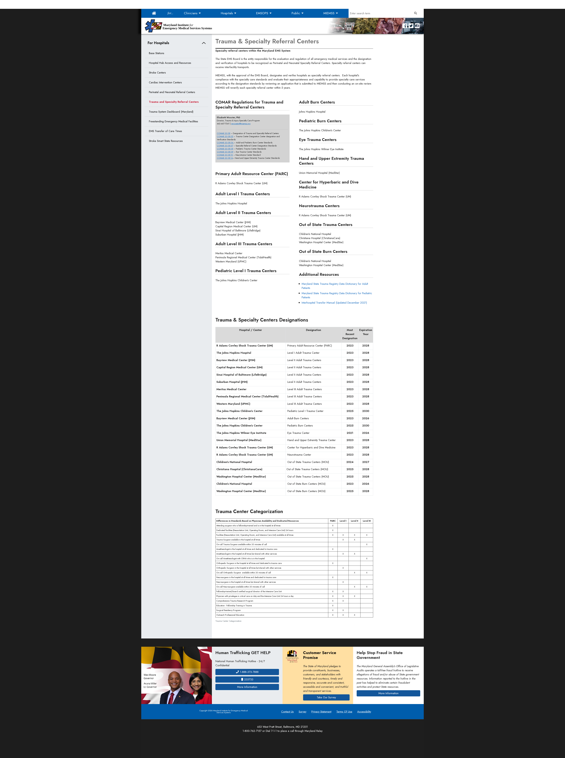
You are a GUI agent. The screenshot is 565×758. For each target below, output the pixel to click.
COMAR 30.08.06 (225, 142)
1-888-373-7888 (249, 672)
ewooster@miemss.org (240, 123)
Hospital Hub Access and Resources (170, 63)
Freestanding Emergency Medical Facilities (173, 121)
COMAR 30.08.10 (225, 154)
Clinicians (191, 13)
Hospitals (227, 13)
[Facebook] (404, 26)
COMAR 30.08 (223, 133)
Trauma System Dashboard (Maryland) (171, 112)
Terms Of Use (344, 712)
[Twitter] (411, 26)
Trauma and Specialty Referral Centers (174, 102)
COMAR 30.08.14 (225, 158)
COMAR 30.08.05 (225, 136)
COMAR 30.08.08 (225, 148)
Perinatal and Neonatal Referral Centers (172, 92)
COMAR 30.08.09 (225, 151)
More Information (258, 687)
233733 (248, 679)
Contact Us (287, 712)
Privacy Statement (321, 712)
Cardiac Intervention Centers (165, 82)
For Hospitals (158, 42)
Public (296, 13)
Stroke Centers (157, 73)
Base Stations (156, 53)
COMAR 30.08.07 (225, 145)
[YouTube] (417, 26)
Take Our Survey (326, 697)
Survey (302, 712)
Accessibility (364, 712)
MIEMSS (329, 13)
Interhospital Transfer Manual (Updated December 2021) (334, 303)
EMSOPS (262, 13)
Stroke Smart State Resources (166, 141)
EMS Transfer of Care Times (165, 131)
